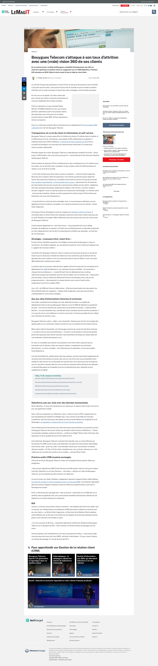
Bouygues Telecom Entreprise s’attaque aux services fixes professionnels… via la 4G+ (58, 382)
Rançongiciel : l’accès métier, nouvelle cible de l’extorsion (115, 106)
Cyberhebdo (43, 5)
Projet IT (34, 51)
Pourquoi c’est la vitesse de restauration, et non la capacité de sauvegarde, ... (116, 171)
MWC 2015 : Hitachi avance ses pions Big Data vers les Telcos (52, 386)
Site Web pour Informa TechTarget (78, 622)
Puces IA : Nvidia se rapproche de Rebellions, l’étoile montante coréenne (115, 118)
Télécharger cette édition (116, 159)
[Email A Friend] (24, 98)
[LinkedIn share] (24, 88)
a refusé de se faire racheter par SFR (74, 142)
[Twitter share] (24, 84)
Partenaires (72, 625)
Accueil (26, 28)
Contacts (49, 633)
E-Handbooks (96, 622)
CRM (45, 269)
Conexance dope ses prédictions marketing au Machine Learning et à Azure (55, 393)
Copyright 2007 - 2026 (55, 657)
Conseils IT (95, 625)
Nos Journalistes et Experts (77, 636)
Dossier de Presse (74, 640)
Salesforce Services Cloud (81, 212)
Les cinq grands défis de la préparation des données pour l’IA (114, 185)
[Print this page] (24, 93)
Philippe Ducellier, (43, 78)
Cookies (3, 5)
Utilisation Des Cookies (53, 636)
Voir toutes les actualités (116, 125)
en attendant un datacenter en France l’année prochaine (61, 422)
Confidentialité (53, 659)
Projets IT (10, 5)
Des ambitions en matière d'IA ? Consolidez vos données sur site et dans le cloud (115, 178)
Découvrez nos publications (147, 1)
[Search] (154, 12)
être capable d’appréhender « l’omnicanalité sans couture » (53, 182)
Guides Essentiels (97, 633)
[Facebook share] (24, 79)
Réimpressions (51, 640)
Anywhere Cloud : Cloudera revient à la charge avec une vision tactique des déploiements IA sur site (116, 113)
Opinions (94, 629)
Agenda (71, 633)
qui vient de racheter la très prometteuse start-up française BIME (55, 482)
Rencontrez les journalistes (54, 629)
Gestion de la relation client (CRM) (37, 28)
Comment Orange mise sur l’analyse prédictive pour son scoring (52, 389)
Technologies (73, 629)
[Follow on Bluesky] (151, 6)
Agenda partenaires (21, 5)
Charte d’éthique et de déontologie (56, 625)
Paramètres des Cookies (65, 659)
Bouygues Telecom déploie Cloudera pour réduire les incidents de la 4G (54, 378)
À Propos (49, 622)
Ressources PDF (33, 5)
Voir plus (116, 191)
